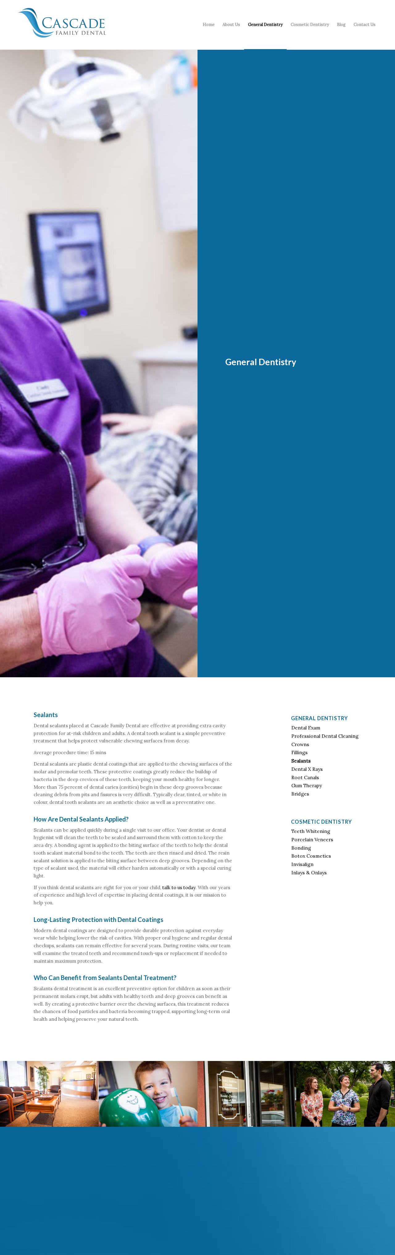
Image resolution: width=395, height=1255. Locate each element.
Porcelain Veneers (312, 839)
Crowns (300, 744)
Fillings (299, 752)
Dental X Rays (307, 769)
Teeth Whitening (310, 831)
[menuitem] (208, 24)
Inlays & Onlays (309, 872)
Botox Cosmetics (311, 856)
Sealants (301, 761)
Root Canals (305, 777)
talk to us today (178, 887)
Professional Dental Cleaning (325, 736)
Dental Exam (305, 728)
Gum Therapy (306, 785)
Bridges (300, 794)
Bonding (301, 848)
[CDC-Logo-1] (61, 26)
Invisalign (302, 864)
